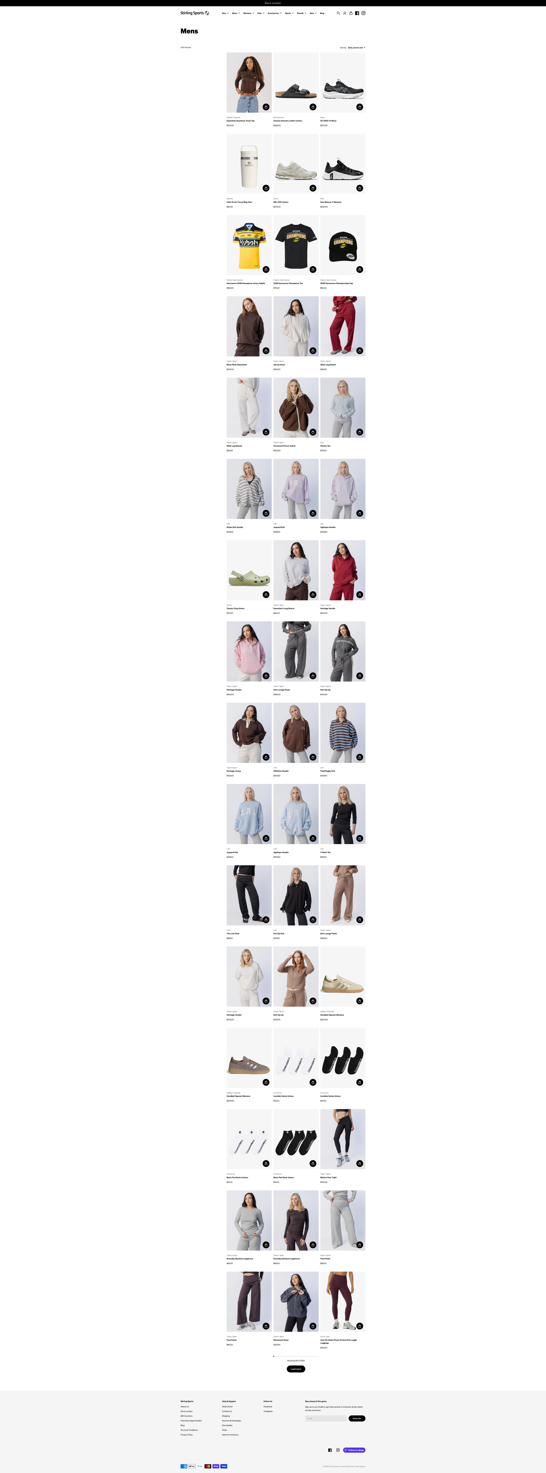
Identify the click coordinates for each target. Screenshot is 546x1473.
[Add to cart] (266, 107)
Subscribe (357, 1418)
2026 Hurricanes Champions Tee (288, 283)
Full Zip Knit (278, 933)
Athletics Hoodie (281, 771)
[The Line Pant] (249, 895)
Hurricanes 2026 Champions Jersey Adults (246, 283)
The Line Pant (233, 933)
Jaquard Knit (279, 527)
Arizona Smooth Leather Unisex (287, 120)
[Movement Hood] (295, 1302)
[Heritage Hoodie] (342, 570)
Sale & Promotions (230, 1434)
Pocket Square (359, 1466)
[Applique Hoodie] (342, 489)
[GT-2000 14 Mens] (342, 82)
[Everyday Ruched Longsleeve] (249, 1220)
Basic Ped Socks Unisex (237, 1177)
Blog (183, 1425)
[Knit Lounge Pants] (295, 651)
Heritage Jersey (234, 771)
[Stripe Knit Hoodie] (249, 489)
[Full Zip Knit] (295, 895)
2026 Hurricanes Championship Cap (336, 283)
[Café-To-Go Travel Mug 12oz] (249, 164)
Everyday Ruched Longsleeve (240, 1258)
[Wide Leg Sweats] (342, 326)
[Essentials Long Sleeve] (295, 570)
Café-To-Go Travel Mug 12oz (239, 202)
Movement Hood (280, 1340)
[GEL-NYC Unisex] (295, 164)
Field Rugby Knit (327, 771)
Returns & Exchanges (231, 1420)
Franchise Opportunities (191, 1420)
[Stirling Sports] (195, 13)
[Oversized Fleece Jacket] (295, 408)
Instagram (268, 1411)
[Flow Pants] (342, 1220)
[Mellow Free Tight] (342, 1139)
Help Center (227, 1406)
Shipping (226, 1416)
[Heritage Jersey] (249, 733)
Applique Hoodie (328, 527)
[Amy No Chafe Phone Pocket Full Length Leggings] (342, 1302)
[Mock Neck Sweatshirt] (249, 326)
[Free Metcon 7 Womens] (342, 164)
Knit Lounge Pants (281, 689)
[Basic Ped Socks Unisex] (249, 1139)
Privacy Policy (187, 1434)
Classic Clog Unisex (235, 608)
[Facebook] (357, 13)
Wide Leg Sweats (328, 364)
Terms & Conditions (189, 1430)
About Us (185, 1406)
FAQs (224, 1430)
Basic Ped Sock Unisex (283, 1177)
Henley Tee (325, 445)
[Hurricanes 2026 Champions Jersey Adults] (249, 245)
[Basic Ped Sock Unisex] (295, 1139)
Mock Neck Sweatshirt (237, 364)
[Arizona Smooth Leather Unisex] (295, 82)
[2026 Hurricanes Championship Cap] (342, 245)
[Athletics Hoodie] (295, 733)
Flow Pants (325, 1258)
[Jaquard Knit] (295, 489)
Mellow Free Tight (328, 1177)
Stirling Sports (334, 1466)
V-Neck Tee (325, 852)
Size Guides (227, 1425)
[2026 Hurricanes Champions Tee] (295, 245)
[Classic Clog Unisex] (249, 570)
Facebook (268, 1406)
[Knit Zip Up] (342, 651)
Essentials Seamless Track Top (241, 120)
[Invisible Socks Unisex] (295, 1058)
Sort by (343, 47)
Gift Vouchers (187, 1416)
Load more (296, 1369)
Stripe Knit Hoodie (235, 527)
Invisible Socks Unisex (283, 1096)
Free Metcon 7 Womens (330, 202)
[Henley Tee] (342, 408)
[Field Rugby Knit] (342, 733)
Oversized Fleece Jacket (284, 445)
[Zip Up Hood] (295, 326)
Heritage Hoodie (327, 608)
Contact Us (227, 1411)
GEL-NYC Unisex (280, 202)
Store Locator (187, 1411)
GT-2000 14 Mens (328, 120)
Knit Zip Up (325, 689)
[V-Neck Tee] (342, 814)
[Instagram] (363, 13)
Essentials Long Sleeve (283, 608)
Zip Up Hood (279, 364)
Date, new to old (355, 47)
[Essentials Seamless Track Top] (249, 82)
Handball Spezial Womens (332, 1014)
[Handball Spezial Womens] (342, 976)
